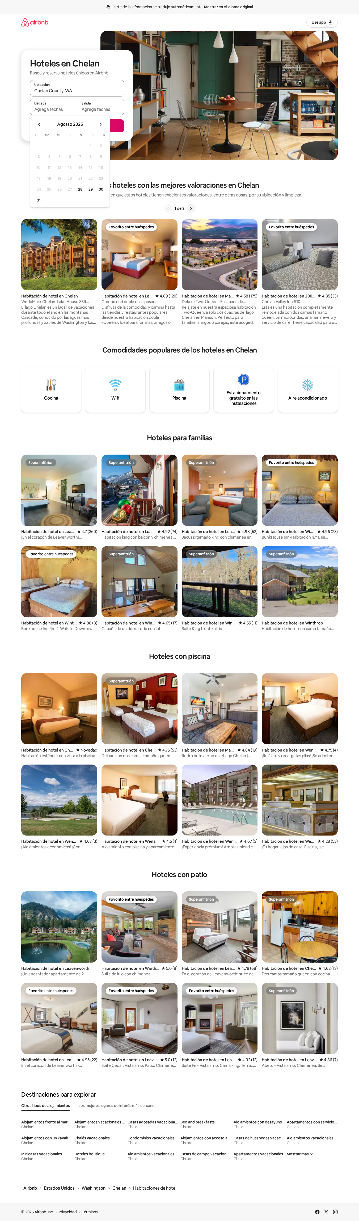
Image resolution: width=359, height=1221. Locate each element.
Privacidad (68, 1212)
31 (39, 200)
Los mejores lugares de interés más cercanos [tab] (117, 1105)
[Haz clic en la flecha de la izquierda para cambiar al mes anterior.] (39, 124)
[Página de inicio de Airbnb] (34, 22)
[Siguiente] (191, 208)
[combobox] (77, 90)
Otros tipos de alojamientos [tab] (45, 1105)
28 (80, 189)
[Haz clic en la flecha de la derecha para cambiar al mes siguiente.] (100, 124)
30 (101, 189)
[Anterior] (168, 208)
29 (90, 189)
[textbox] (53, 109)
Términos (90, 1212)
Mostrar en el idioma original (228, 7)
